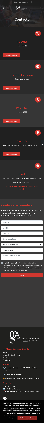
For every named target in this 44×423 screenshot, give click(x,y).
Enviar (22, 275)
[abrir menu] (3, 8)
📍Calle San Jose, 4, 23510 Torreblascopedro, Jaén (21, 391)
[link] (22, 8)
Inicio (5, 352)
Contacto (6, 360)
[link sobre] (22, 338)
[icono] (38, 33)
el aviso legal (29, 265)
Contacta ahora (11, 55)
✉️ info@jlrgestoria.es (11, 389)
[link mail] (42, 144)
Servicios (6, 357)
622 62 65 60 (10, 386)
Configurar (12, 418)
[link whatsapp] (4, 398)
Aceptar (33, 418)
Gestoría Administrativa (11, 355)
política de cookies (34, 413)
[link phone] (42, 141)
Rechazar (23, 418)
